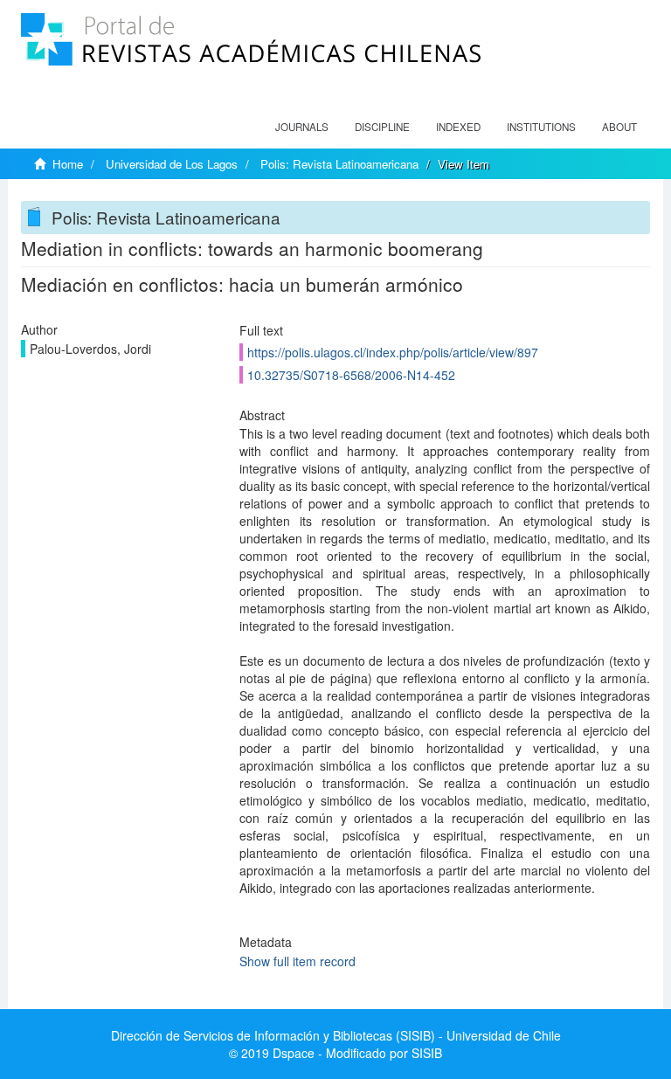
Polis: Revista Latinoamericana (339, 164)
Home (67, 164)
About (619, 127)
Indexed (458, 127)
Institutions (541, 127)
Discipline (382, 127)
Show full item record (297, 961)
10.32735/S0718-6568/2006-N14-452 (351, 375)
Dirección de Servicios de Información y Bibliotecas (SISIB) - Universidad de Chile (336, 1035)
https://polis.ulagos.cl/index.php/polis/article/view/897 (392, 352)
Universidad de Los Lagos (172, 164)
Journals (302, 127)
